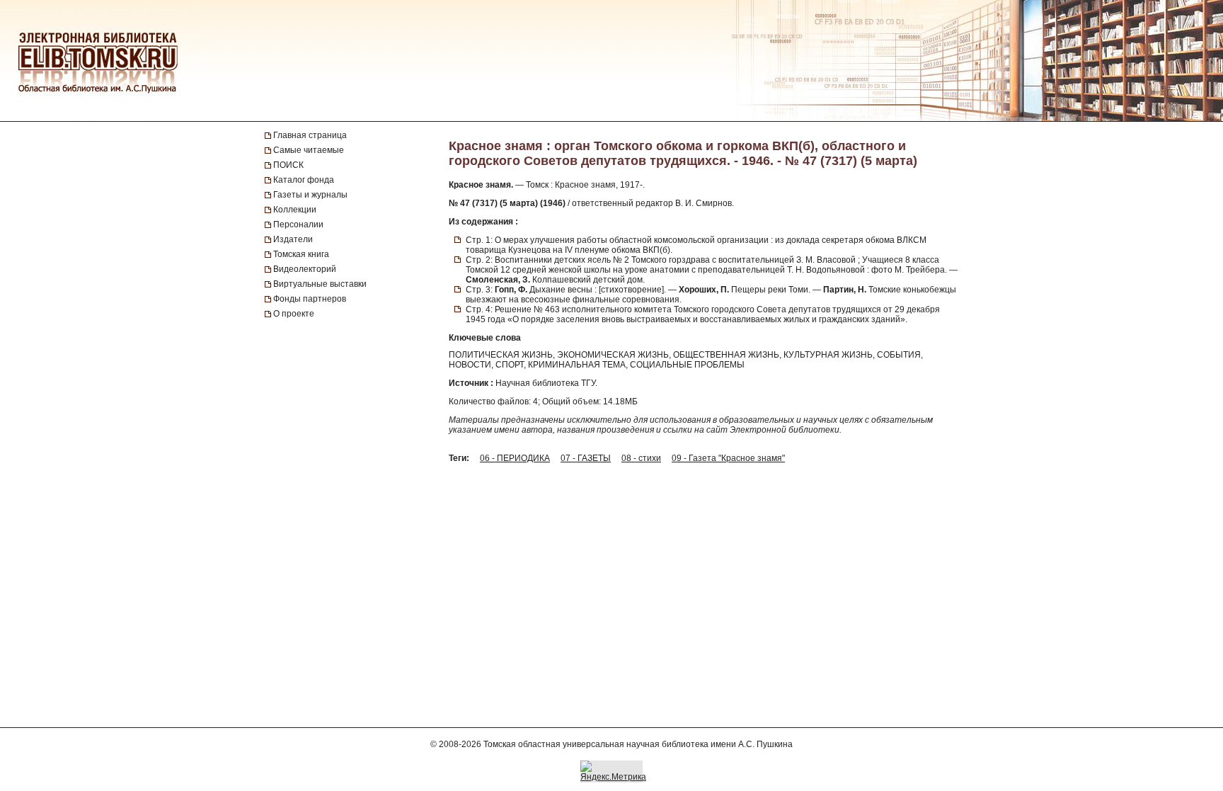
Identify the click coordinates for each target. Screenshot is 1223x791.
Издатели (293, 239)
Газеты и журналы (310, 195)
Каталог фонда (303, 180)
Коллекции (294, 210)
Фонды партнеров (309, 299)
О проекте (293, 314)
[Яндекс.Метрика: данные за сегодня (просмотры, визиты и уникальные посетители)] (613, 771)
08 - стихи (641, 458)
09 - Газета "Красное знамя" (728, 458)
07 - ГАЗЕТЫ (586, 458)
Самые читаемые (308, 150)
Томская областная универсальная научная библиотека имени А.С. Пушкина (638, 744)
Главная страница (310, 135)
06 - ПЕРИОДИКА (515, 458)
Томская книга (301, 254)
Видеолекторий (304, 269)
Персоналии (298, 224)
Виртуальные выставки (320, 284)
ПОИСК (288, 165)
